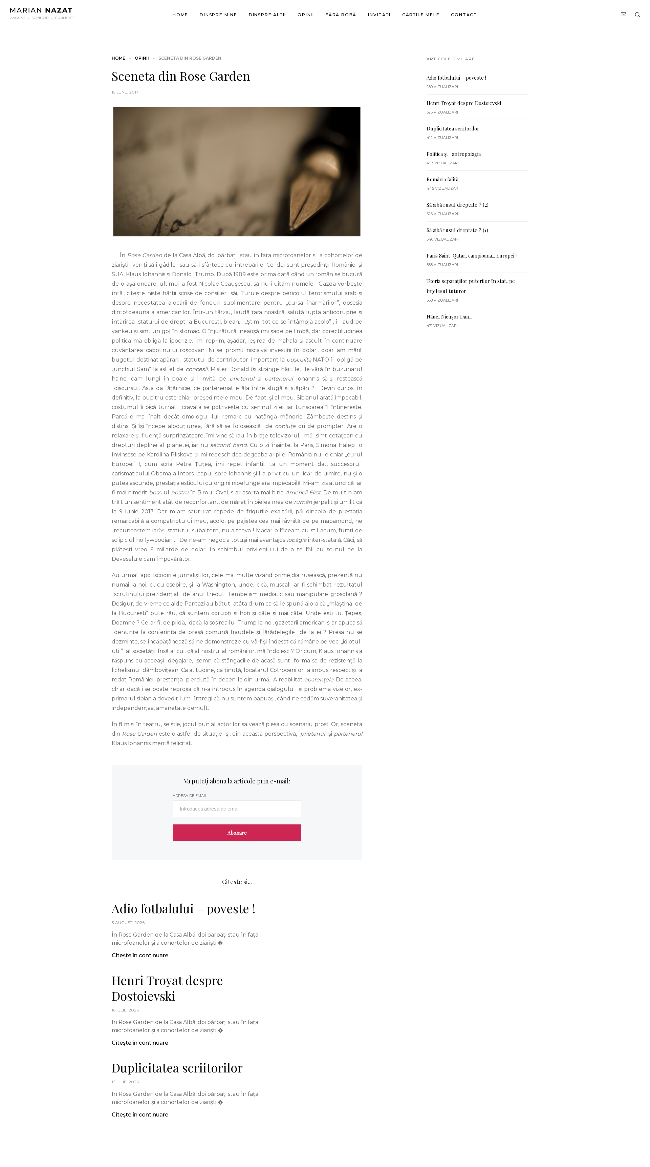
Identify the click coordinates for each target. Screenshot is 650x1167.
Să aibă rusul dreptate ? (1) (457, 230)
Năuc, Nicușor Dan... (449, 316)
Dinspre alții (267, 14)
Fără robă (341, 14)
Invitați (379, 14)
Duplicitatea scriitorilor (177, 1067)
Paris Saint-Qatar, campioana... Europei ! (472, 255)
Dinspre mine (218, 14)
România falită (442, 179)
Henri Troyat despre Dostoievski (167, 987)
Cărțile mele (421, 14)
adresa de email (190, 795)
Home (180, 14)
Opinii (306, 14)
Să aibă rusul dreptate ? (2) (458, 204)
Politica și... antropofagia (454, 153)
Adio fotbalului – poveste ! (183, 908)
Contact (464, 14)
